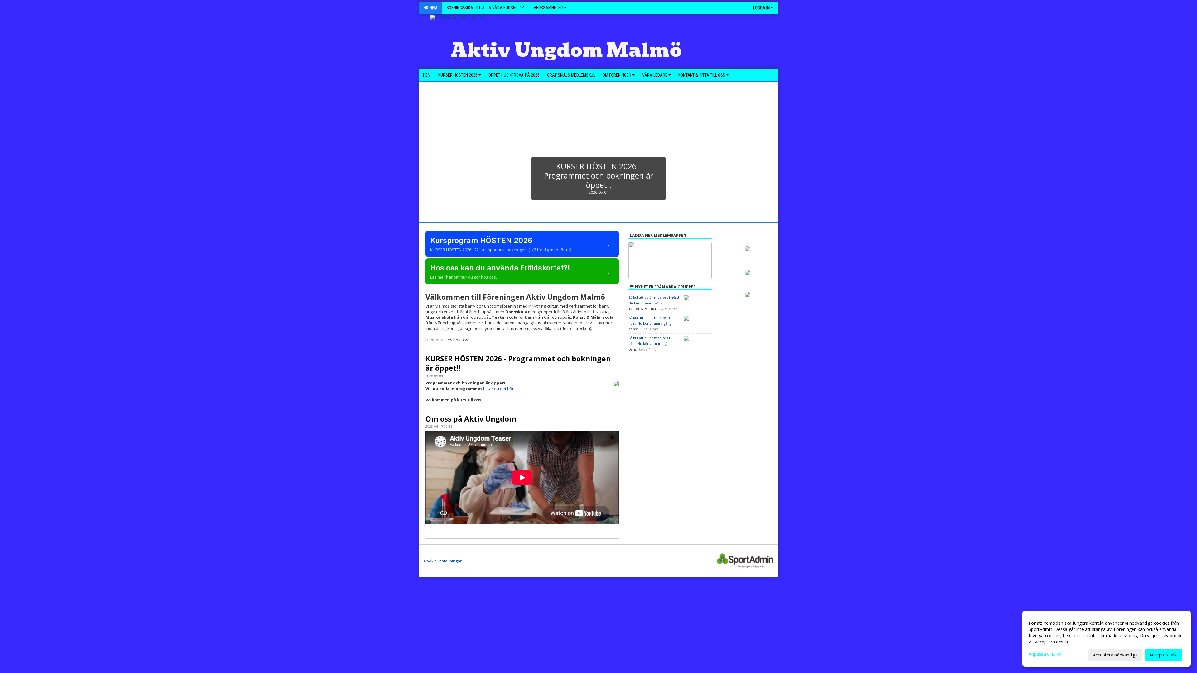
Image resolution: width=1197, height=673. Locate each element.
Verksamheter (548, 7)
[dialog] (1106, 639)
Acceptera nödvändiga (1115, 655)
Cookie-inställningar (443, 561)
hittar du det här (498, 388)
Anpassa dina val (1045, 654)
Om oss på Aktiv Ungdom (470, 419)
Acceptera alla (1163, 655)
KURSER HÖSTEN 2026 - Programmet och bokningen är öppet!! (518, 363)
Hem (432, 7)
